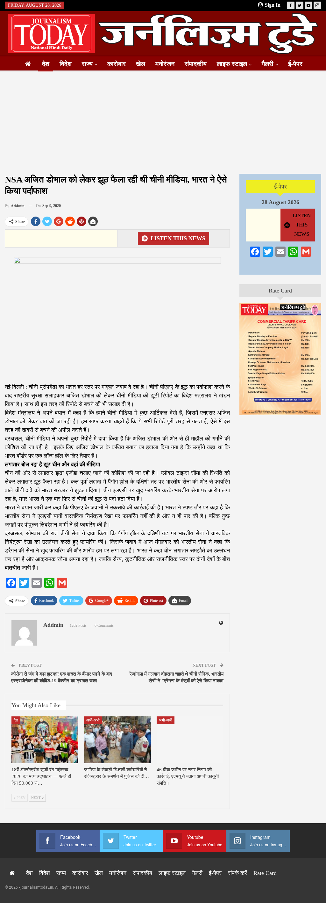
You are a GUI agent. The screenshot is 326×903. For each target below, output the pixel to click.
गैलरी (267, 63)
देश (45, 63)
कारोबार (116, 63)
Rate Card (280, 290)
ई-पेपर (295, 63)
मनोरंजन (164, 63)
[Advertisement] (163, 122)
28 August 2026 (280, 202)
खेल (140, 63)
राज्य (87, 63)
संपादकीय (196, 63)
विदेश (66, 63)
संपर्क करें (237, 873)
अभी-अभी (93, 720)
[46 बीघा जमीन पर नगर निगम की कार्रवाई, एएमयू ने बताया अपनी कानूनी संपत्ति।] (190, 739)
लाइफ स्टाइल (232, 63)
